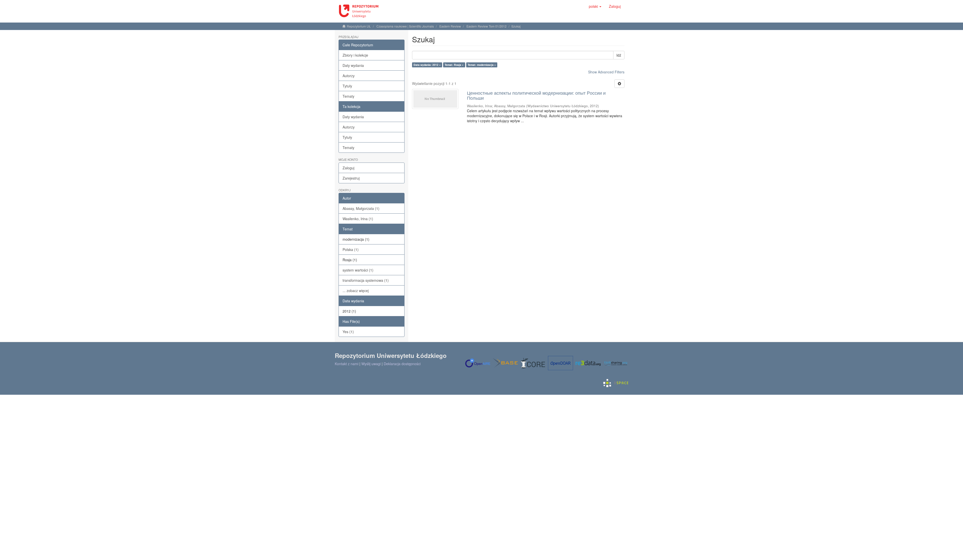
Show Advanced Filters (606, 71)
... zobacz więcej (356, 290)
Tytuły (347, 85)
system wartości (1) (358, 270)
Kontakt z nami (346, 363)
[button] (595, 6)
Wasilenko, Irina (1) (358, 218)
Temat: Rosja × (454, 65)
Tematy (348, 96)
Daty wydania (353, 65)
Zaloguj (348, 167)
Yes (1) (348, 331)
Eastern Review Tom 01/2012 (486, 26)
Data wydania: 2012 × (427, 65)
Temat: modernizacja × (482, 65)
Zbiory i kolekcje (355, 55)
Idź (618, 55)
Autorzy (349, 75)
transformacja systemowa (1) (366, 280)
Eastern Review (450, 26)
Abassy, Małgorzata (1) (361, 208)
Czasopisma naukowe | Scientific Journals (405, 26)
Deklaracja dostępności (402, 363)
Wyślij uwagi (371, 363)
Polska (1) (351, 249)
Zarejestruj (351, 178)
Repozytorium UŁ (359, 26)
